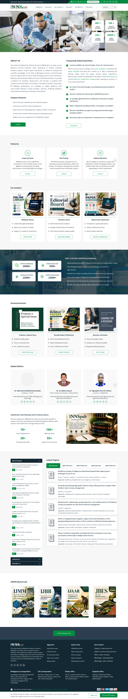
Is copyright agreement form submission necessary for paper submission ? (91, 100)
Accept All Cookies (108, 695)
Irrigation (86, 527)
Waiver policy (51, 661)
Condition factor (87, 511)
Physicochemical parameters (104, 544)
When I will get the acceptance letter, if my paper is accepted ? (92, 106)
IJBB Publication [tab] (96, 465)
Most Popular (17, 461)
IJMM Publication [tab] (110, 465)
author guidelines (100, 69)
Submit (93, 2)
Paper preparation (77, 651)
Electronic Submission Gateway (84, 79)
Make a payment (76, 658)
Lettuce (94, 494)
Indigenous (88, 480)
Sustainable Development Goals (68, 513)
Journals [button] (48, 7)
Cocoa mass (68, 544)
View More (75, 126)
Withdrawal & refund (77, 661)
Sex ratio (111, 511)
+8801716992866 (104, 655)
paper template (73, 71)
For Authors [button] (58, 7)
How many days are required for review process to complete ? (92, 117)
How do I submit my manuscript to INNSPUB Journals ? (89, 94)
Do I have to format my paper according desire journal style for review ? (92, 88)
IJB (13, 470)
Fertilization (78, 527)
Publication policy (52, 648)
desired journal (111, 77)
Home (74, 2)
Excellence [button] (78, 7)
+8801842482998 (107, 658)
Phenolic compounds (88, 544)
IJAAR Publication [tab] (82, 465)
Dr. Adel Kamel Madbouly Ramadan (27, 391)
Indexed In (16, 559)
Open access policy (53, 658)
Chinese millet (69, 527)
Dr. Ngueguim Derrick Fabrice (100, 391)
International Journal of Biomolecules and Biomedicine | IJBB (50, 614)
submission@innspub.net (108, 651)
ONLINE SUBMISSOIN (100, 237)
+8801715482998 (107, 661)
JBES (14, 488)
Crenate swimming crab (100, 511)
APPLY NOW (100, 352)
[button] (115, 161)
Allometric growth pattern (73, 511)
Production (92, 527)
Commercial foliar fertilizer (83, 494)
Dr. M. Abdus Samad (64, 391)
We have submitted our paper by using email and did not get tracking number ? (91, 111)
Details (18, 124)
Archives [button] (69, 7)
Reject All (94, 695)
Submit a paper (76, 655)
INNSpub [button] (39, 7)
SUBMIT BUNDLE (64, 352)
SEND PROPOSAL (28, 352)
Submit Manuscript (64, 633)
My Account (82, 2)
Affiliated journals (76, 648)
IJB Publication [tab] (53, 465)
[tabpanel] (81, 507)
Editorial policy (51, 651)
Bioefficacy (68, 480)
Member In (16, 563)
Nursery (100, 494)
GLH (82, 480)
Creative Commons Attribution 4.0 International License (49, 689)
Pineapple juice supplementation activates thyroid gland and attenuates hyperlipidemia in (26, 523)
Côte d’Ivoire (77, 544)
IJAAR (14, 516)
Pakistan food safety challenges (22, 532)
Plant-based (96, 480)
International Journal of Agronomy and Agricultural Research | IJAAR (77, 614)
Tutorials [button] (89, 7)
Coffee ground (69, 494)
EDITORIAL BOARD (64, 237)
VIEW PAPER (27, 237)
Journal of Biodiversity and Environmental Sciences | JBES (105, 615)
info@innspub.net (106, 648)
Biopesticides (76, 480)
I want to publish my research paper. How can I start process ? (92, 65)
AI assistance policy (53, 655)
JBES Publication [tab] (68, 465)
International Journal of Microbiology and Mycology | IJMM (23, 614)
